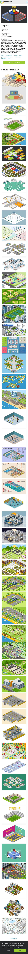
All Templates (14, 938)
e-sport (16, 55)
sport (9, 58)
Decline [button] (8, 950)
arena (2, 55)
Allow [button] (20, 950)
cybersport (9, 55)
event (20, 55)
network (3, 58)
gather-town (4, 57)
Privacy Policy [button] (18, 947)
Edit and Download (14, 63)
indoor (11, 57)
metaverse (17, 57)
